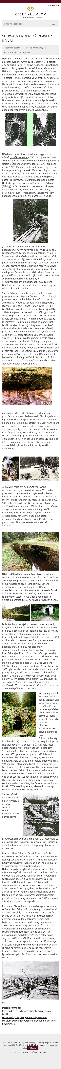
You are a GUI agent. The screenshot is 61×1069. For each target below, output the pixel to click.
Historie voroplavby (34, 47)
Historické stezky (12, 47)
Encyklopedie (13, 24)
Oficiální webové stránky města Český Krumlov (23, 1042)
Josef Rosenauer (19, 157)
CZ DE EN (53, 5)
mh (4, 1003)
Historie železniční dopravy (17, 52)
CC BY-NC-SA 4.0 (20, 1045)
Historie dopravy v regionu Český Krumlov (24, 1017)
